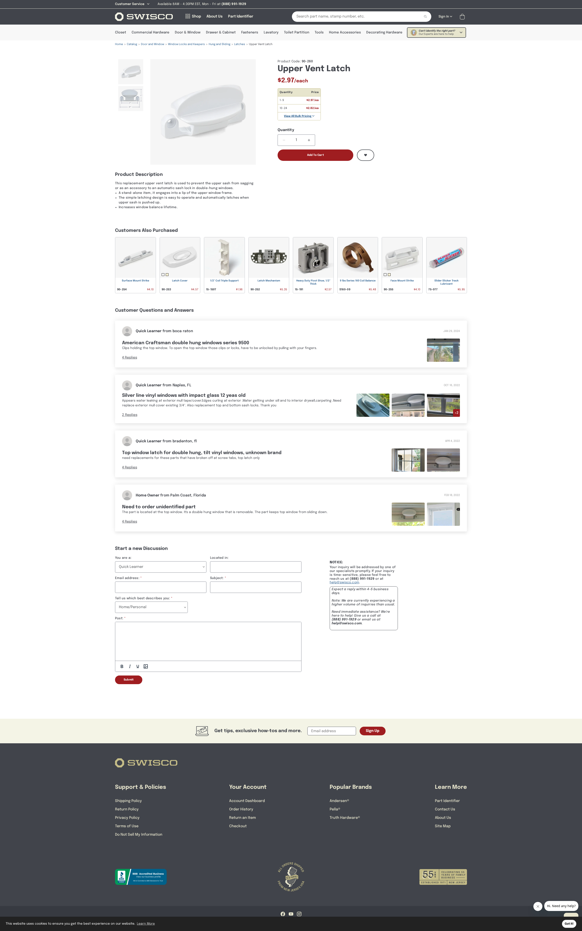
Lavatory (271, 32)
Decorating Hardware (384, 32)
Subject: (217, 578)
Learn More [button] (146, 923)
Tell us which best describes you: (142, 598)
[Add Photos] (146, 666)
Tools (319, 32)
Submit (129, 679)
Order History (241, 809)
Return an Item (242, 818)
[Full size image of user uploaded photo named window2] (443, 460)
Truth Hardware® (345, 818)
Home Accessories (345, 32)
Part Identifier (447, 801)
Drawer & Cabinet (221, 32)
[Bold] (122, 666)
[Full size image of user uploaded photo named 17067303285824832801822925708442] (443, 350)
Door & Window (188, 32)
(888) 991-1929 (344, 619)
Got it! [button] (569, 923)
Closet (120, 32)
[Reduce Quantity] (284, 140)
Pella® (335, 809)
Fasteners (249, 32)
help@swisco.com (344, 582)
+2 (456, 413)
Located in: (219, 557)
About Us (443, 818)
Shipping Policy (128, 801)
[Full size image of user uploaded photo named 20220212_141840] (408, 514)
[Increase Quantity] (309, 140)
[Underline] (138, 666)
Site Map (443, 826)
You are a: (123, 557)
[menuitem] (131, 71)
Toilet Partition (296, 32)
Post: (119, 618)
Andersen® (339, 801)
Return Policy (127, 809)
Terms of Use (126, 826)
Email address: (127, 578)
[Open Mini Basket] (463, 17)
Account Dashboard (247, 801)
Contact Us (445, 809)
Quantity (286, 130)
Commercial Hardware (150, 32)
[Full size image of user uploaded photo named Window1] (408, 460)
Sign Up (372, 731)
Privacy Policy (127, 818)
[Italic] (130, 666)
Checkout (238, 826)
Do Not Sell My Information (138, 835)
